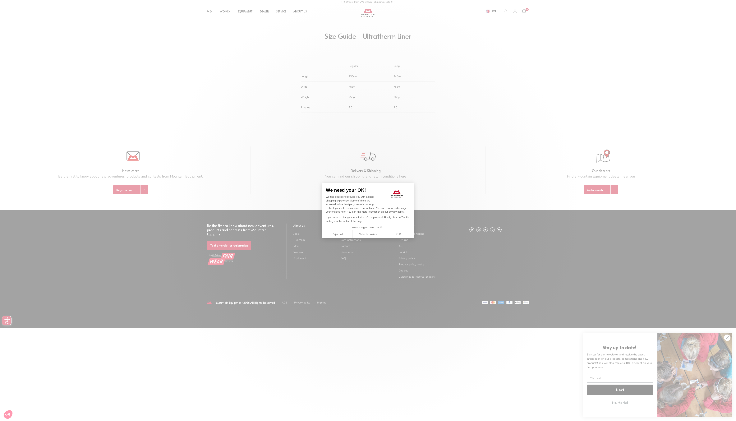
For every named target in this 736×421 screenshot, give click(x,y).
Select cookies (368, 234)
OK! (398, 234)
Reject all (337, 234)
